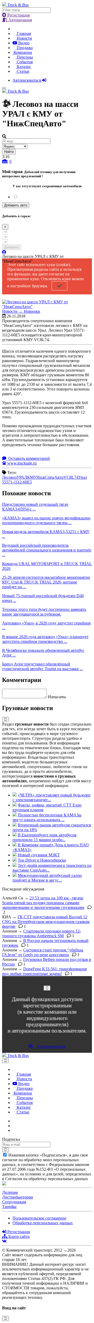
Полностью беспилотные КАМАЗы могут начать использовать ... (47, 817)
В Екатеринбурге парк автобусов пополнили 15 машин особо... (45, 837)
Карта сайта (18, 1236)
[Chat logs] (14, 1121)
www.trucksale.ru (21, 463)
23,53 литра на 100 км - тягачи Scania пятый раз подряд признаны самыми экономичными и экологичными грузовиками (43, 903)
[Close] (47, 988)
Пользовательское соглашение (39, 1218)
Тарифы (9, 1206)
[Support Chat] (14, 1125)
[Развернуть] (5, 719)
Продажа (24, 47)
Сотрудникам (14, 1202)
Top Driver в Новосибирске (42, 860)
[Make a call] (14, 1130)
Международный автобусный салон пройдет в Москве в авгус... (47, 877)
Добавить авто (15, 205)
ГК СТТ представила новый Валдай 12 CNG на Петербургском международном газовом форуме (46, 922)
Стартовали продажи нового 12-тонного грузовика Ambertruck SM (41, 933)
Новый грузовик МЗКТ (39, 855)
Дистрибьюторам (17, 1197)
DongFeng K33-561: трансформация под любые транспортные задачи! (44, 971)
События (24, 62)
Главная (23, 33)
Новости (24, 38)
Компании (22, 52)
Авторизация (19, 20)
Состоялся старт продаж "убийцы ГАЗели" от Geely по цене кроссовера (42, 952)
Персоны (24, 57)
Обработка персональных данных (43, 1223)
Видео (23, 43)
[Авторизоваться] (4, 252)
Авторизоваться (27, 80)
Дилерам (10, 1192)
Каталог (23, 66)
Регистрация (18, 15)
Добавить (11, 247)
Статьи (22, 71)
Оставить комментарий (28, 458)
